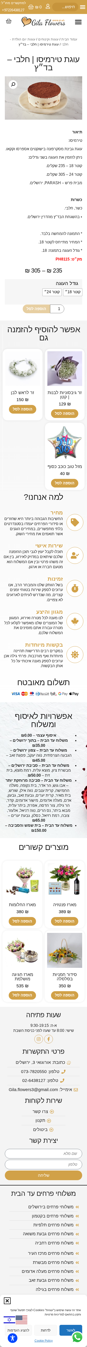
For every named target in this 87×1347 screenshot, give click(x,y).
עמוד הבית (69, 39)
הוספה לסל (36, 309)
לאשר (70, 1330)
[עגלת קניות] (9, 21)
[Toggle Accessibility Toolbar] (12, 1338)
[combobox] (65, 7)
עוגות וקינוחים (48, 39)
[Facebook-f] (48, 1039)
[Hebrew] (10, 1319)
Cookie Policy (44, 1340)
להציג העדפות (18, 1330)
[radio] (72, 292)
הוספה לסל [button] (64, 413)
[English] (22, 1319)
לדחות (46, 1330)
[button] (7, 1300)
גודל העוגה (67, 283)
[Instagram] (38, 1039)
